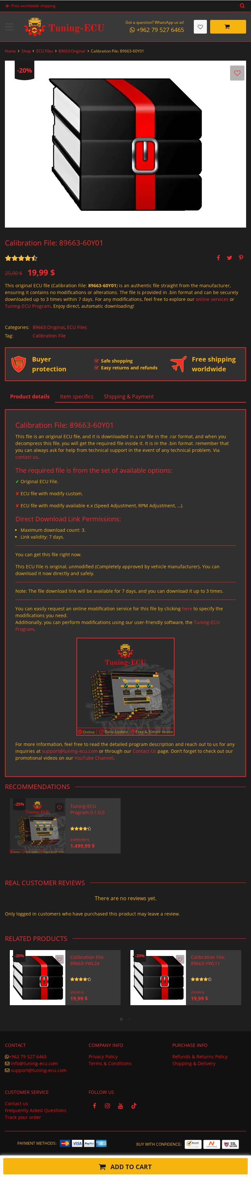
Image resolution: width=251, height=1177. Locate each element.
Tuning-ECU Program (28, 306)
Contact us (16, 1103)
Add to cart (130, 1166)
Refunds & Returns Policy (199, 1056)
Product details (30, 396)
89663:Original (72, 51)
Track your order (23, 1117)
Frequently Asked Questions (35, 1110)
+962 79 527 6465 (28, 1056)
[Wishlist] (200, 27)
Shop (26, 51)
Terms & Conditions (110, 1063)
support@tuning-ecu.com (70, 751)
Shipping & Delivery (193, 1063)
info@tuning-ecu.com (34, 1063)
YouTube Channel (94, 758)
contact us (26, 457)
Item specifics (76, 396)
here (187, 608)
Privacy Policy (103, 1056)
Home (10, 51)
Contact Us (144, 751)
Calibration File (49, 336)
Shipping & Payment (129, 396)
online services (212, 299)
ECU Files (44, 51)
